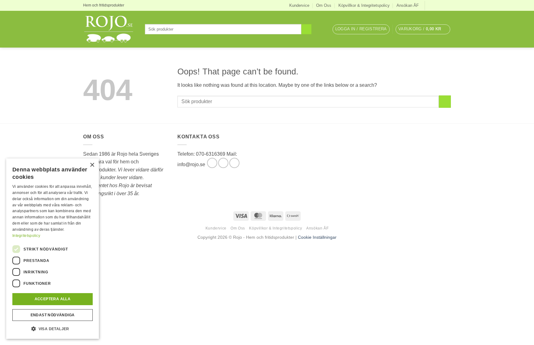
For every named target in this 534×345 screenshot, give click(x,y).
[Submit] (306, 29)
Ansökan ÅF (407, 5)
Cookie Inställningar (317, 237)
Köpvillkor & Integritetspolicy (364, 5)
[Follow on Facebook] (430, 5)
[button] (361, 29)
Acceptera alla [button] (53, 299)
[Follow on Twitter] (442, 5)
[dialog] (52, 248)
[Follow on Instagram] (436, 5)
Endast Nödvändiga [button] (53, 315)
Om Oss (323, 5)
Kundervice (299, 5)
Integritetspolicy (26, 236)
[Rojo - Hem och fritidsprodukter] (109, 29)
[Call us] (234, 163)
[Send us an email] (448, 5)
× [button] (92, 165)
